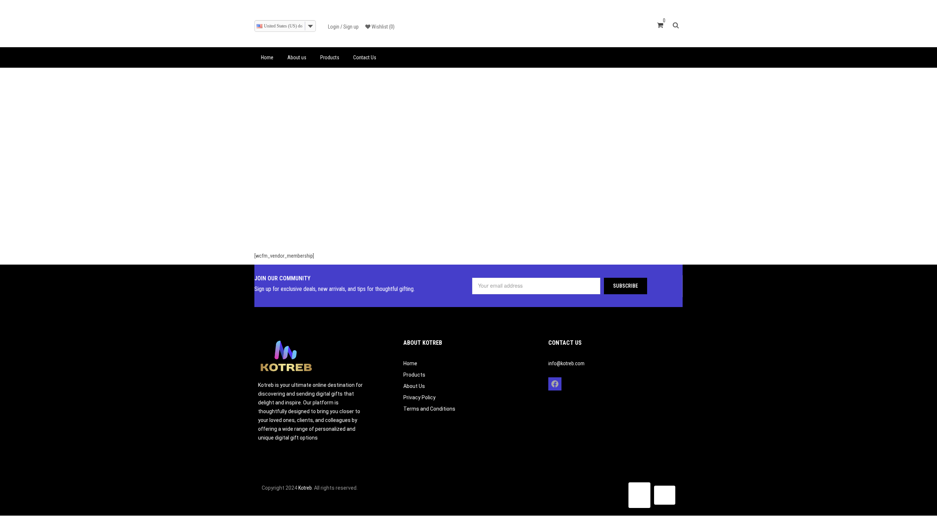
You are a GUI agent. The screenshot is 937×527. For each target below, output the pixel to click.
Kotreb (305, 488)
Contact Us (364, 57)
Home (267, 57)
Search (678, 24)
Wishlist (382, 27)
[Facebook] (554, 383)
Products (329, 57)
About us (296, 57)
